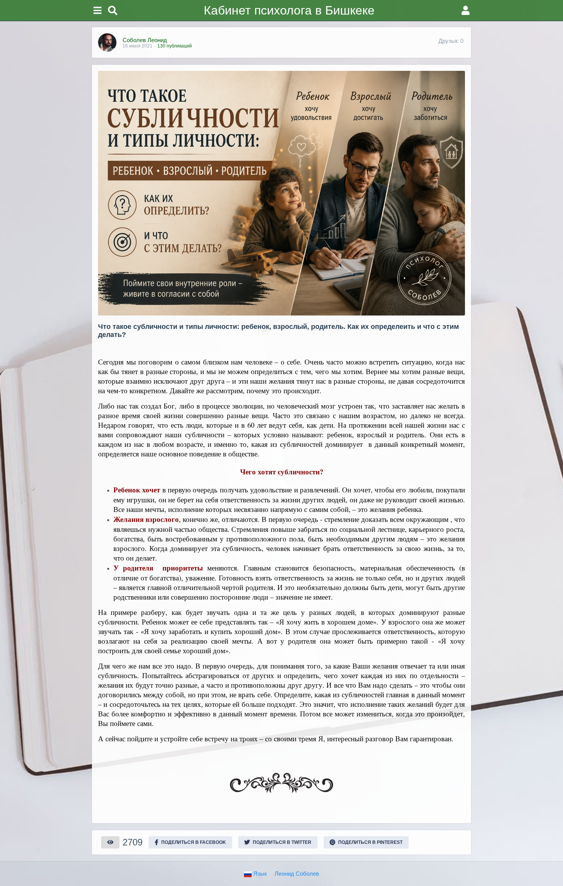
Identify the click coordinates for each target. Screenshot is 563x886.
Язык (259, 873)
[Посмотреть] (110, 842)
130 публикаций (174, 46)
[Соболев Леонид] (107, 42)
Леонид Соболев (297, 873)
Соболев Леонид (145, 40)
